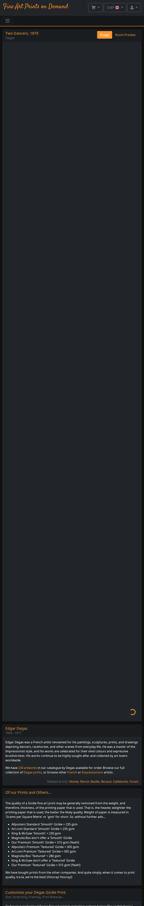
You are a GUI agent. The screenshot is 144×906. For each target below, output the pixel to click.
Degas (9, 38)
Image (104, 35)
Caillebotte (120, 781)
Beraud (106, 781)
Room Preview (125, 35)
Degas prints (33, 772)
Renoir (84, 781)
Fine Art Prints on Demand (35, 6)
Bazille (95, 781)
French (72, 772)
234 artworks (27, 768)
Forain (134, 781)
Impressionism (92, 772)
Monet (74, 781)
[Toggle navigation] (7, 20)
